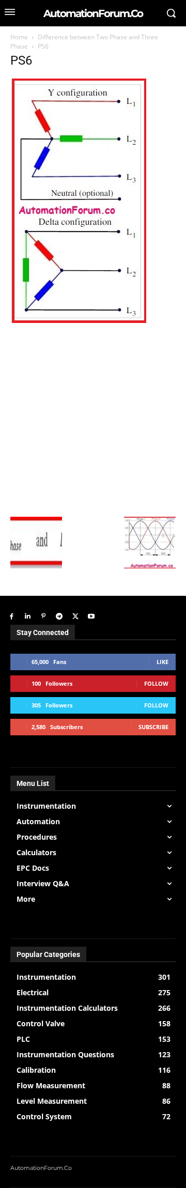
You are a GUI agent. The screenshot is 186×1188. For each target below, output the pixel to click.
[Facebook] (11, 616)
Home (19, 37)
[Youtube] (91, 616)
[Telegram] (59, 616)
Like (162, 662)
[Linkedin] (27, 616)
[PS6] (78, 320)
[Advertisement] (93, 419)
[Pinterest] (43, 616)
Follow (156, 683)
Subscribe (153, 727)
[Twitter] (75, 616)
